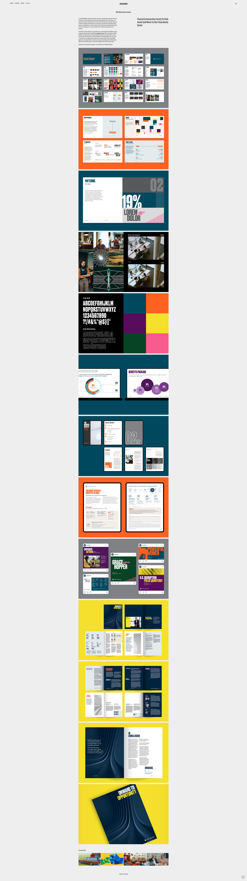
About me (22, 3)
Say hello (28, 3)
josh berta (123, 3)
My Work (11, 3)
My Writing (17, 3)
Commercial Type (100, 33)
